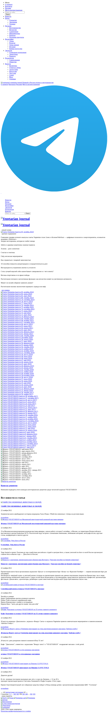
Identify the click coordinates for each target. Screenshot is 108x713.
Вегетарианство (15, 28)
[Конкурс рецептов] (8, 481)
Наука (7, 18)
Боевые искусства (15, 49)
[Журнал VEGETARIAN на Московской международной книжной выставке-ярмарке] (32, 519)
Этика (11, 41)
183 (17, 694)
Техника (12, 24)
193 (34, 694)
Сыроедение (13, 32)
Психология (9, 58)
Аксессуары (13, 69)
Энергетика (13, 54)
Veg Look (12, 73)
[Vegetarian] (30, 698)
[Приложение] (6, 702)
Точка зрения (14, 45)
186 (26, 694)
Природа (12, 56)
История (12, 47)
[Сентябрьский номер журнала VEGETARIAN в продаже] (22, 585)
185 (23, 694)
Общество (13, 62)
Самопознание (14, 60)
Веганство (13, 30)
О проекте (8, 4)
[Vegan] (10, 698)
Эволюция (13, 22)
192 (31, 694)
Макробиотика (14, 33)
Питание (8, 26)
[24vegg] (4, 700)
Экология (8, 50)
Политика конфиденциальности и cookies (16, 711)
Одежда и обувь (15, 68)
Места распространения (13, 10)
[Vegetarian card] (20, 698)
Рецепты (12, 35)
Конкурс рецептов (9, 485)
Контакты (8, 6)
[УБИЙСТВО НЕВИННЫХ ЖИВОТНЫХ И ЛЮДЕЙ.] (21, 502)
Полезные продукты (16, 37)
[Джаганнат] (5, 705)
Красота (8, 64)
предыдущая (9, 692)
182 (14, 694)
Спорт (11, 75)
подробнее (4, 517)
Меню (7, 2)
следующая (19, 692)
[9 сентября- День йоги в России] (13, 540)
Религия (12, 43)
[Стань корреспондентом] (10, 703)
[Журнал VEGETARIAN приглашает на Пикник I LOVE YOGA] (24, 663)
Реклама (8, 8)
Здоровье (12, 79)
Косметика (13, 66)
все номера (6, 290)
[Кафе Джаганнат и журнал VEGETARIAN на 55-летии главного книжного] (29, 609)
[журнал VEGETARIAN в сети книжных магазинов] (20, 650)
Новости (8, 16)
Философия (9, 39)
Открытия (13, 20)
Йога (11, 77)
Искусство (13, 71)
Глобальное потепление (17, 52)
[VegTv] (4, 698)
